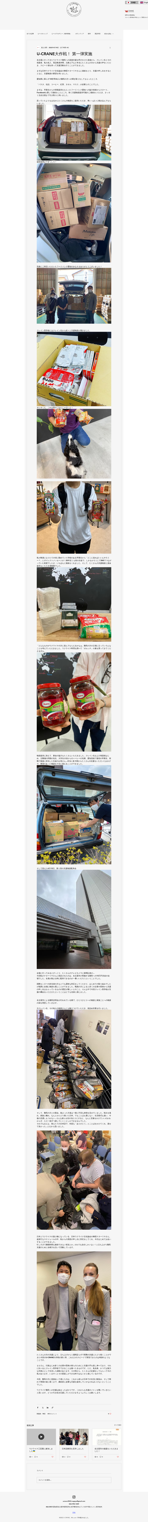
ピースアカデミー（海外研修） (61, 34)
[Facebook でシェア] (38, 1408)
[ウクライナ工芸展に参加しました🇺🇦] (41, 1437)
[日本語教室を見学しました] (74, 1437)
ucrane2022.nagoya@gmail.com (74, 1501)
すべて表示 (117, 1425)
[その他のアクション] (110, 47)
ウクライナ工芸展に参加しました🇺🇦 (41, 1450)
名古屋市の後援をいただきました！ (106, 1450)
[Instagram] (74, 1497)
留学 (89, 34)
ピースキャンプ (43, 34)
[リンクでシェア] (52, 1408)
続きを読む (107, 34)
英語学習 (97, 34)
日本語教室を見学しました (73, 1449)
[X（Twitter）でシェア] (43, 1408)
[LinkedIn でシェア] (48, 1408)
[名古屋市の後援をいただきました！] (106, 1437)
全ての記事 (30, 34)
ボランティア (79, 34)
